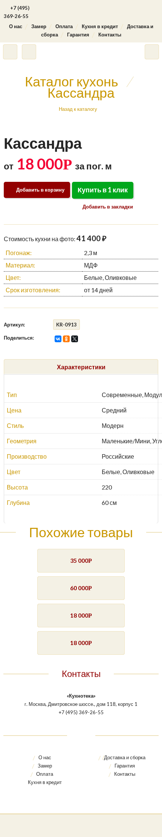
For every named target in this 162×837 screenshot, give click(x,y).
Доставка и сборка (124, 757)
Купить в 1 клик (103, 190)
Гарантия (78, 35)
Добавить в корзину (40, 190)
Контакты (109, 35)
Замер (38, 26)
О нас (15, 26)
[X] (74, 338)
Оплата (64, 26)
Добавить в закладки (107, 207)
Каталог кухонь (71, 81)
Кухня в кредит (100, 26)
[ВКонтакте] (58, 338)
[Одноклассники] (66, 338)
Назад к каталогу (78, 109)
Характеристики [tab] (81, 366)
